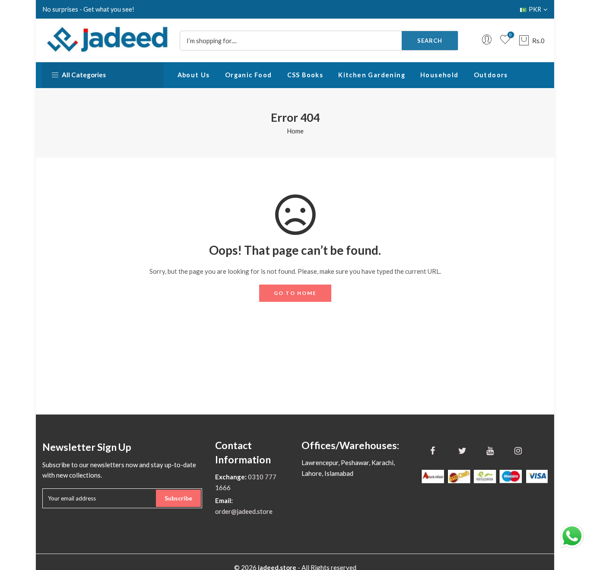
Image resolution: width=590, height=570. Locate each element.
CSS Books (305, 75)
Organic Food (248, 75)
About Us (194, 75)
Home (295, 131)
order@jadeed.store (244, 511)
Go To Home (295, 293)
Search (429, 40)
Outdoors (491, 75)
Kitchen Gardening (371, 75)
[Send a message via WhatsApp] (572, 536)
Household (439, 75)
